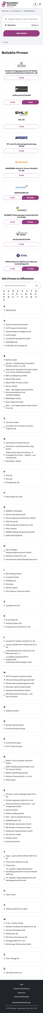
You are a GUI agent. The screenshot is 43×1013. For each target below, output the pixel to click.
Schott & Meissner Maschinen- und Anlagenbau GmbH (20, 805)
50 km (34, 25)
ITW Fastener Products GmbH (18, 591)
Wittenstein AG (12, 934)
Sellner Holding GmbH (15, 813)
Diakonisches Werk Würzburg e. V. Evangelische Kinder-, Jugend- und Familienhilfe (21, 455)
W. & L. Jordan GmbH (14, 923)
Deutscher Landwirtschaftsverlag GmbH (20, 447)
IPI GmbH (9, 584)
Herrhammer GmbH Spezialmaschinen (21, 559)
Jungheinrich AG (13, 605)
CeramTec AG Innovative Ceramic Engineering (19, 427)
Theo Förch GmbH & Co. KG (17, 862)
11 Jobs (30, 269)
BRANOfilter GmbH (13, 398)
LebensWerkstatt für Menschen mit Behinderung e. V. (20, 652)
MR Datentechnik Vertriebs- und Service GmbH (19, 695)
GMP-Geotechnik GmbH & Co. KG (19, 525)
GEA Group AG (12, 521)
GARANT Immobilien (14, 511)
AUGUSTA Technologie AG (16, 346)
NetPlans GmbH (12, 711)
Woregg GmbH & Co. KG (15, 941)
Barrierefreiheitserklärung (21, 1002)
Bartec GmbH (11, 360)
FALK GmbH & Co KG (14, 497)
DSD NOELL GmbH (13, 461)
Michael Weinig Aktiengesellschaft (20, 680)
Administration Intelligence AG (18, 332)
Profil (21, 78)
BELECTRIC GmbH (13, 379)
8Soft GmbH (11, 310)
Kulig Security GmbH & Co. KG (18, 627)
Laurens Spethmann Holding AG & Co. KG (21, 646)
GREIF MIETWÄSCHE (14, 536)
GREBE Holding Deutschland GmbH (20, 532)
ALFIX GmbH (11, 335)
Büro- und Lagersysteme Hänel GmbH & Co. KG (21, 406)
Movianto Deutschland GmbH (18, 690)
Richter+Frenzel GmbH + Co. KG (19, 776)
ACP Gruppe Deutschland (16, 328)
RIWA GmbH (11, 780)
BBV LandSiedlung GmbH (16, 376)
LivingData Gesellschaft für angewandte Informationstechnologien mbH (19, 659)
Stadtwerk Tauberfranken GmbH (19, 831)
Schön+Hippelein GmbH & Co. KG (19, 800)
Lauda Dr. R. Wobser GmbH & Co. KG (20, 641)
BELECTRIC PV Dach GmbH (17, 383)
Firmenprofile (16, 11)
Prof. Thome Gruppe (14, 746)
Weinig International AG (15, 930)
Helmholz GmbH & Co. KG (16, 556)
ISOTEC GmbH (11, 588)
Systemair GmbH (13, 841)
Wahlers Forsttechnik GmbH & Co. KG (21, 927)
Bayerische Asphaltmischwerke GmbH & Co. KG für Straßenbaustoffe (21, 370)
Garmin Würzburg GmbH (16, 514)
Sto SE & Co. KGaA (13, 834)
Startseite (5, 11)
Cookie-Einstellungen (21, 997)
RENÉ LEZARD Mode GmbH (17, 773)
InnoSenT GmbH (12, 577)
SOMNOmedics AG (13, 820)
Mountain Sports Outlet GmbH (18, 687)
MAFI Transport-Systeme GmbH (19, 676)
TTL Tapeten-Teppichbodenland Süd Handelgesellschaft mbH (21, 879)
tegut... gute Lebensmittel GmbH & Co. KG (21, 857)
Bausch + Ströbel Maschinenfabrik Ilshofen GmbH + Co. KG (20, 364)
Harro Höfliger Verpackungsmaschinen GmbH (18, 551)
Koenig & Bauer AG (14, 623)
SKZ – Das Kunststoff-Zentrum (18, 817)
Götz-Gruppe (11, 529)
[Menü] (40, 4)
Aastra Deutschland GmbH (17, 325)
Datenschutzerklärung (21, 989)
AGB (21, 984)
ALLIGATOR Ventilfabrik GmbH (18, 339)
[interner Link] (10, 4)
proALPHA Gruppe (13, 743)
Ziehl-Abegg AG (12, 958)
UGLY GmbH (11, 895)
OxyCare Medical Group (15, 729)
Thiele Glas (10, 865)
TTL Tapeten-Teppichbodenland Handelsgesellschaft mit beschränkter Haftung (21, 871)
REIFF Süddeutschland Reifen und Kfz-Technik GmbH (20, 768)
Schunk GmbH (12, 810)
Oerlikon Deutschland (15, 725)
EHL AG (9, 475)
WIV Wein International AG (16, 937)
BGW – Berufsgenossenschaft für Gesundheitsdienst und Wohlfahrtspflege (19, 392)
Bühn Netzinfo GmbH (14, 402)
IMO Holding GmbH (13, 574)
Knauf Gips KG (12, 620)
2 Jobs (30, 222)
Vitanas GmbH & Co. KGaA (16, 909)
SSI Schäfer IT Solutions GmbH (18, 827)
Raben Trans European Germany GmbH (19, 762)
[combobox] (23, 19)
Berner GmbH (11, 386)
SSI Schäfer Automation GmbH (18, 824)
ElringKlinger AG (12, 482)
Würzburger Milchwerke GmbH (18, 944)
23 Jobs (30, 198)
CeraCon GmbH (12, 422)
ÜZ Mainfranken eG (14, 973)
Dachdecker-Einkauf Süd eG (17, 443)
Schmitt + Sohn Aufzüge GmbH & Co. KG (21, 795)
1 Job (30, 102)
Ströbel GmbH (11, 838)
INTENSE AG (11, 581)
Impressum (21, 993)
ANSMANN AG (11, 342)
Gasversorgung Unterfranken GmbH (21, 518)
